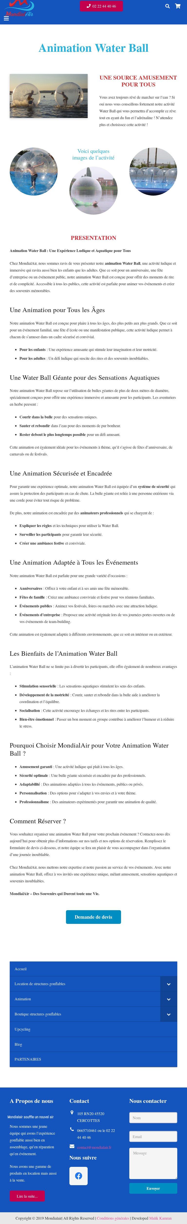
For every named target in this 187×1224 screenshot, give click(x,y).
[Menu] (6, 18)
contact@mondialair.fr (94, 1147)
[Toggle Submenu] (168, 983)
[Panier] (177, 6)
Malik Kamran (160, 1218)
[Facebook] (78, 1176)
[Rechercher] (167, 6)
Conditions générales (113, 1218)
